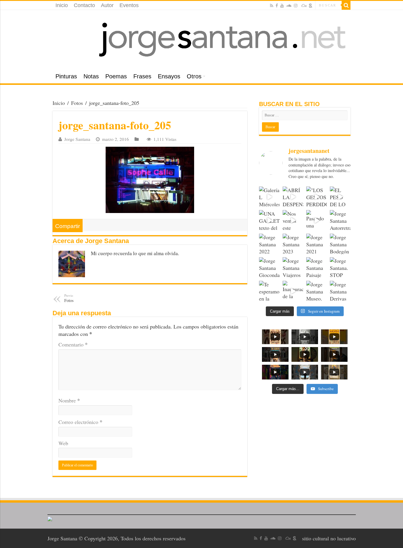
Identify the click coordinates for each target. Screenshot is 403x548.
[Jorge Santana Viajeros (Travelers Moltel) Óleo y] (293, 267)
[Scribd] (310, 5)
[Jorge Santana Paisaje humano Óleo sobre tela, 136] (316, 267)
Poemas (116, 76)
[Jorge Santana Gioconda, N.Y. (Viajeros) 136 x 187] (269, 267)
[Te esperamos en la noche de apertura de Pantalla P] (269, 291)
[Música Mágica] (304, 5)
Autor (107, 5)
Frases (142, 76)
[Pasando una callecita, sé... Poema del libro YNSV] (316, 220)
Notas (91, 76)
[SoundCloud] (289, 5)
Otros (194, 76)
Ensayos (169, 76)
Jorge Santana (77, 139)
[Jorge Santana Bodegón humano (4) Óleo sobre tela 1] (340, 244)
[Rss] (271, 5)
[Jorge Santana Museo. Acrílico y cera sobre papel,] (316, 291)
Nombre (69, 400)
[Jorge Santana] (201, 40)
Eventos (129, 5)
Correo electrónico (80, 422)
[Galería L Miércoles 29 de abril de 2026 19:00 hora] (269, 196)
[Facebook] (277, 5)
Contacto (84, 5)
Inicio (61, 5)
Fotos (77, 102)
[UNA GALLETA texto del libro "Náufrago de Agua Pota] (269, 220)
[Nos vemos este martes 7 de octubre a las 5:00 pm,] (293, 220)
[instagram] (295, 5)
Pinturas (66, 76)
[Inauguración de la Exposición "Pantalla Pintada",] (293, 291)
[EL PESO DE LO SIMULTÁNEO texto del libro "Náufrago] (340, 196)
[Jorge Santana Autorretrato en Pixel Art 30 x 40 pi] (340, 220)
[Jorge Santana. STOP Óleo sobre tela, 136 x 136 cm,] (340, 267)
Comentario (73, 344)
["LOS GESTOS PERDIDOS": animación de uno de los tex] (316, 196)
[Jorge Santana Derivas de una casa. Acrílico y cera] (340, 291)
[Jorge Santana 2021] (316, 244)
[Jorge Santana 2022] (269, 244)
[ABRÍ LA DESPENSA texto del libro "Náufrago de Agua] (293, 196)
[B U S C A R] (346, 5)
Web (63, 443)
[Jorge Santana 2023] (293, 244)
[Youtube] (282, 5)
